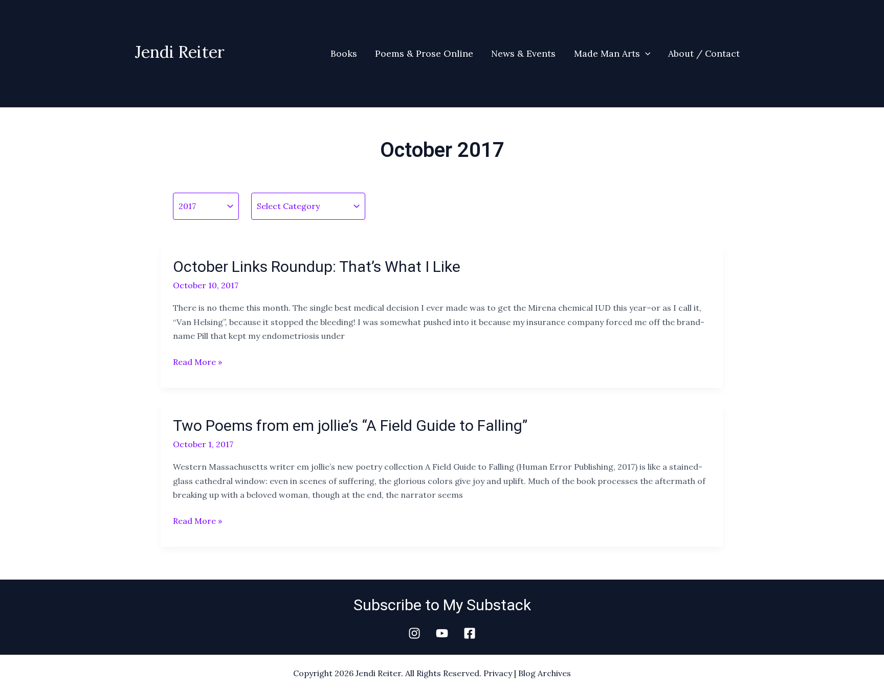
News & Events (523, 53)
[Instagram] (414, 633)
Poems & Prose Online (424, 53)
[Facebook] (469, 633)
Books (343, 53)
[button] (645, 53)
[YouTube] (442, 633)
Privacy (497, 673)
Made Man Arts (607, 53)
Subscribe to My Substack (442, 605)
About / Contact (704, 53)
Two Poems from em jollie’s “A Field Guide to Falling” (350, 425)
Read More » (197, 361)
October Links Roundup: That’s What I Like (316, 266)
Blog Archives (544, 673)
